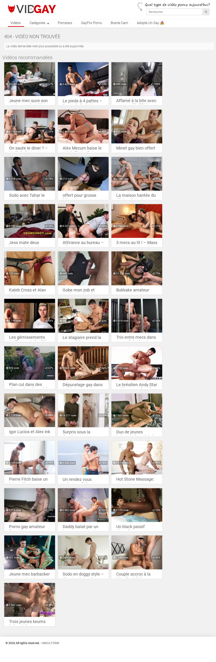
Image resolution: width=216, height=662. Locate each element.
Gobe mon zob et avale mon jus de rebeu (79, 291)
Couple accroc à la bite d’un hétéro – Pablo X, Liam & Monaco (133, 575)
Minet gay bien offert (135, 148)
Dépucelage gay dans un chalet (83, 385)
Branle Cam (119, 23)
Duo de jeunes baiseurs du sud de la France (136, 433)
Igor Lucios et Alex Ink (29, 431)
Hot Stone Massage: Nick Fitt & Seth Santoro (135, 480)
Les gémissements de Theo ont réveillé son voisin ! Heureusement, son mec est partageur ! (27, 338)
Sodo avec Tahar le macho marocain (27, 196)
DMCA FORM (50, 643)
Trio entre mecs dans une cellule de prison (136, 338)
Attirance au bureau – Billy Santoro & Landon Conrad (83, 243)
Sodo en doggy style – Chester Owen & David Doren (83, 575)
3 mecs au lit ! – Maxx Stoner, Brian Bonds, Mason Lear (136, 243)
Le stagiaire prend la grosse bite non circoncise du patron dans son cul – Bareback (82, 338)
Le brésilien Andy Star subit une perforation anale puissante (136, 385)
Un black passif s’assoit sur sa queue (136, 527)
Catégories (37, 23)
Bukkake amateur (132, 290)
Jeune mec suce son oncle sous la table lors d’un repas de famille (28, 101)
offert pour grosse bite (79, 196)
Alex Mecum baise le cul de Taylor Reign (82, 149)
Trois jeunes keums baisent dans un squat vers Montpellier (27, 622)
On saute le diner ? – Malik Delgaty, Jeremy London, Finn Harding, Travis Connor (29, 149)
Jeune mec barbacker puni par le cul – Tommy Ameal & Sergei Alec (29, 575)
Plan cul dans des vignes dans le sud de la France (29, 385)
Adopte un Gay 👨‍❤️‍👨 (150, 23)
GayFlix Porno (91, 23)
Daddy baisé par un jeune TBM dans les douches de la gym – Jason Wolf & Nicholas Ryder (82, 527)
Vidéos (16, 23)
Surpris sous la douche (76, 433)
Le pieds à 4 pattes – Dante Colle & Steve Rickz (82, 101)
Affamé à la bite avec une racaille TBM (136, 101)
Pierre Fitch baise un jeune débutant (28, 480)
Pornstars (65, 23)
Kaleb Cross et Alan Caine (27, 291)
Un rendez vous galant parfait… (77, 480)
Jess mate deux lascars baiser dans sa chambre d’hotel (27, 243)
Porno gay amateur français (27, 527)
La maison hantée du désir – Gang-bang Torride (136, 196)
